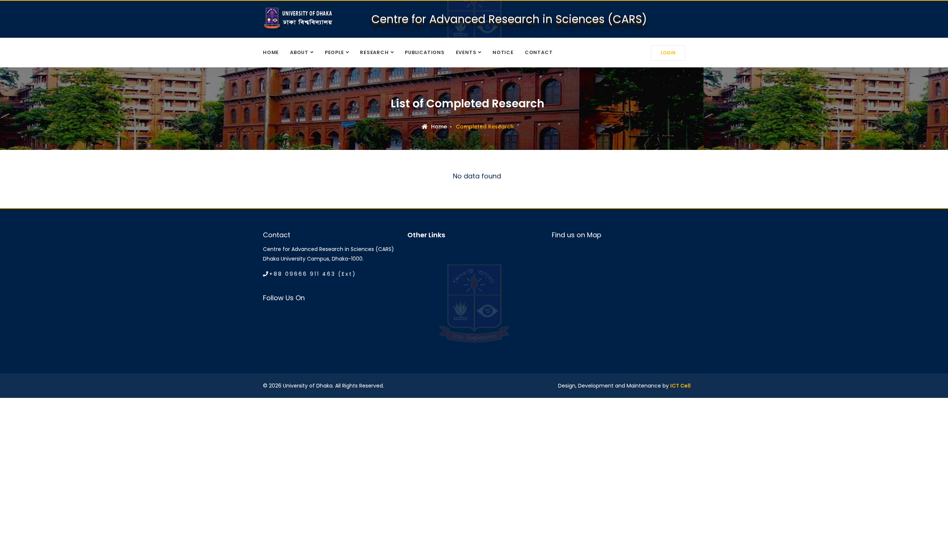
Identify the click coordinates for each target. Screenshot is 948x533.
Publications (424, 52)
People (334, 52)
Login (668, 53)
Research (374, 52)
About (299, 52)
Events (466, 52)
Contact (539, 52)
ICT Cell (680, 385)
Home (271, 52)
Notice (503, 52)
